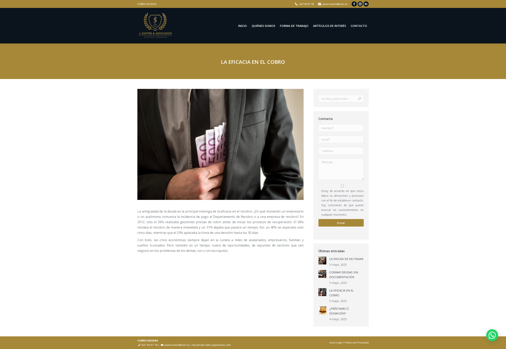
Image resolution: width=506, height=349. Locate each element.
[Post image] (322, 260)
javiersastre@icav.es (335, 4)
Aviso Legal (335, 342)
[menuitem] (242, 25)
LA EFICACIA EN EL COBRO (341, 293)
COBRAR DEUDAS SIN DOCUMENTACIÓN (343, 274)
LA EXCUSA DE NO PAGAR (346, 259)
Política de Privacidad (357, 342)
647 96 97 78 (306, 4)
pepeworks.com (221, 345)
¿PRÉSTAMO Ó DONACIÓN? (339, 311)
